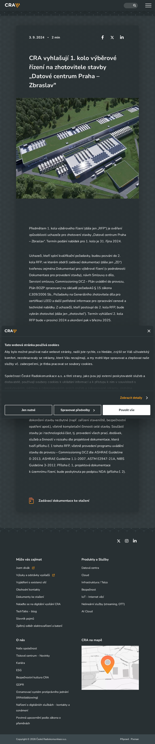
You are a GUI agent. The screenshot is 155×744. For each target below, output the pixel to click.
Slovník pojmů (25, 619)
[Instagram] (127, 541)
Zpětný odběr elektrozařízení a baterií (39, 626)
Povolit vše (126, 410)
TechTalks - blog (26, 611)
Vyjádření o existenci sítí (31, 582)
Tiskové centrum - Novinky (33, 656)
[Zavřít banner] (149, 331)
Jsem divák (23, 568)
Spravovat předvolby (75, 410)
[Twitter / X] (119, 541)
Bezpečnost (89, 590)
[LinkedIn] (135, 541)
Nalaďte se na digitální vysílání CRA (38, 604)
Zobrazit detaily (131, 397)
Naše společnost (26, 648)
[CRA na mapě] (110, 668)
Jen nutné (28, 410)
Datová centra (90, 568)
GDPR (20, 685)
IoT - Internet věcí (93, 597)
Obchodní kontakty (28, 590)
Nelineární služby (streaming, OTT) (103, 604)
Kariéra (20, 663)
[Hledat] (131, 5)
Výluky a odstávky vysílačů (33, 575)
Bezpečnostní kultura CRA (32, 677)
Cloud (85, 575)
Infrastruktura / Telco (95, 582)
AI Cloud (87, 611)
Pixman (135, 739)
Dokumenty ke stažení (30, 597)
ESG (19, 670)
